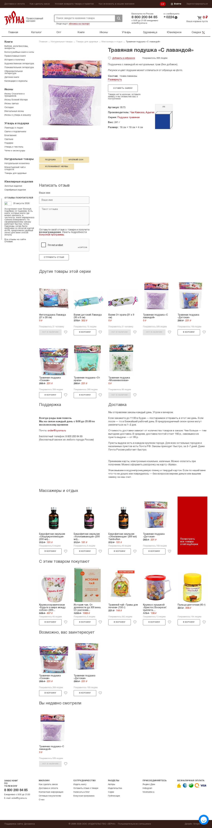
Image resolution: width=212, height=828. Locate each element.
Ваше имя (44, 193)
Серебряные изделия (15, 190)
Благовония (10, 136)
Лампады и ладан (13, 128)
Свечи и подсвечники (15, 132)
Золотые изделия (13, 186)
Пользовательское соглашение (134, 824)
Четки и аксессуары (14, 151)
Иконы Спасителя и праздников (14, 95)
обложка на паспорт (79, 24)
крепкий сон (76, 160)
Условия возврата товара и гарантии (74, 4)
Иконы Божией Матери (16, 100)
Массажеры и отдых (112, 42)
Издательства (115, 788)
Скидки (196, 32)
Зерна (14, 18)
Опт (58, 32)
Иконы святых (11, 104)
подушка (50, 160)
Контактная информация (51, 792)
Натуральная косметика (16, 164)
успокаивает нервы (56, 166)
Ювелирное (174, 32)
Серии (111, 792)
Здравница (150, 32)
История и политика (14, 60)
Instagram (147, 788)
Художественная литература (19, 64)
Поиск (118, 18)
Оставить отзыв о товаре (85, 788)
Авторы (111, 785)
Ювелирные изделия (18, 182)
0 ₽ (162, 4)
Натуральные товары (62, 42)
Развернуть (115, 79)
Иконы (104, 32)
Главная (13, 32)
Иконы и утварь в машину (17, 115)
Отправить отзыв (54, 257)
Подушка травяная (128, 117)
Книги (81, 32)
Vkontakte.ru (148, 792)
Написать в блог (81, 792)
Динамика (29, 824)
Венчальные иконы (14, 111)
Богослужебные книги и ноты (19, 52)
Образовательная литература (13, 72)
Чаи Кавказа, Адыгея (142, 112)
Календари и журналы (15, 81)
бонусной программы (51, 235)
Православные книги (15, 56)
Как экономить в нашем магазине (116, 4)
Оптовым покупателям (50, 796)
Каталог (36, 32)
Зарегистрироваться (197, 4)
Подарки (8, 143)
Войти (177, 4)
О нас (42, 800)
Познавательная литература (19, 68)
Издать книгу (79, 785)
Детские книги (11, 77)
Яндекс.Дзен (149, 785)
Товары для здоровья (87, 42)
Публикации (114, 796)
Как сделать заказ (40, 4)
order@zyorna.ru (139, 23)
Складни (9, 107)
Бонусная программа (83, 796)
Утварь (126, 32)
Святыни (8, 139)
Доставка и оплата (14, 4)
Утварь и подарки (16, 123)
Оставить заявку (122, 88)
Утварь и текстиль (13, 147)
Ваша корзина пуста (197, 22)
